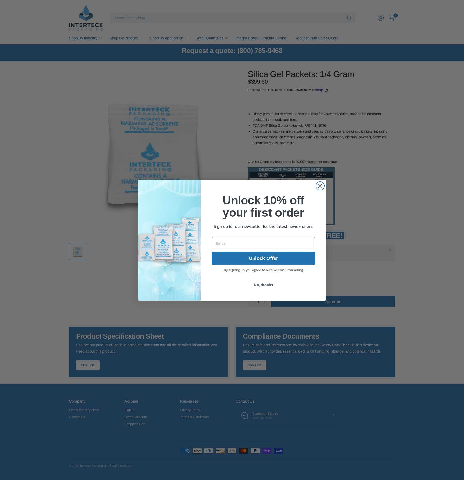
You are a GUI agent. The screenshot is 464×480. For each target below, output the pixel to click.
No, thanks (263, 285)
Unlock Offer (263, 258)
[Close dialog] (320, 186)
